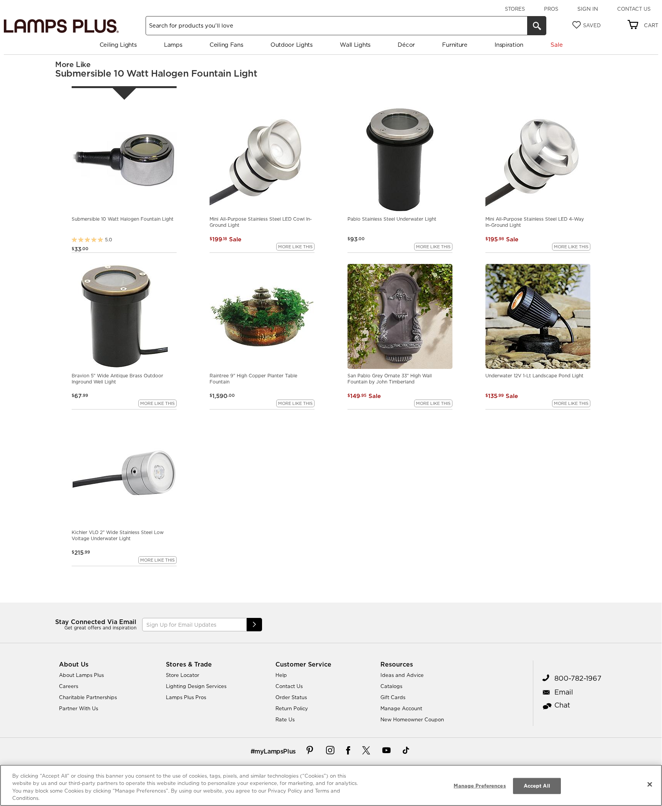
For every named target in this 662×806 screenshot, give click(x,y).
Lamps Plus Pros (186, 697)
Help (281, 675)
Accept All (537, 785)
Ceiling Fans (226, 45)
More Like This (295, 247)
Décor (406, 45)
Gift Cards (392, 697)
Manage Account (401, 708)
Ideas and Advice (402, 675)
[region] (331, 785)
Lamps (173, 45)
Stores (515, 8)
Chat (562, 705)
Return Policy (291, 708)
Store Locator (182, 675)
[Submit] (254, 624)
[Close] (649, 784)
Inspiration (509, 45)
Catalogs (391, 686)
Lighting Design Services (196, 686)
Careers (68, 686)
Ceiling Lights (118, 45)
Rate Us (285, 719)
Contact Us (634, 8)
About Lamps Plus (81, 675)
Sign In (587, 9)
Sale (556, 45)
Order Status (291, 697)
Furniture (454, 45)
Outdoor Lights (291, 45)
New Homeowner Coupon (412, 719)
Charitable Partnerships (88, 697)
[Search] (536, 25)
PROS (551, 8)
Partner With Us (78, 708)
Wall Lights (355, 45)
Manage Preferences (480, 785)
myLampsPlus (275, 751)
